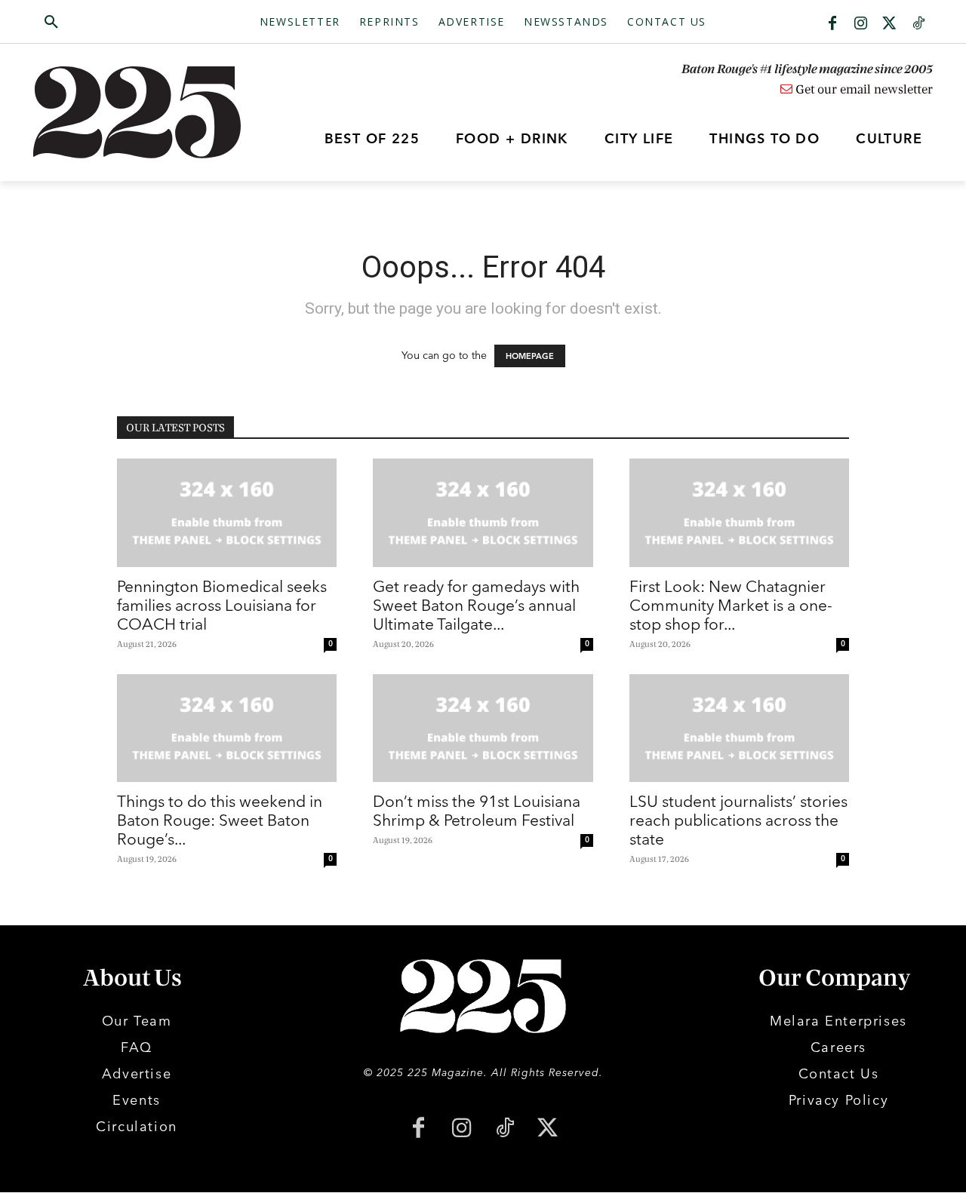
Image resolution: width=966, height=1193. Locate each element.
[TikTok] (504, 1129)
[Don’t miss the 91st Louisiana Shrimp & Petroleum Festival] (482, 728)
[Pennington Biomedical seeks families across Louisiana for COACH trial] (227, 512)
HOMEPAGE (530, 356)
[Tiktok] (918, 24)
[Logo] (145, 112)
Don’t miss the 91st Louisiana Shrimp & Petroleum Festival (476, 810)
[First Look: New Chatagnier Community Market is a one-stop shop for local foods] (739, 512)
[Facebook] (832, 24)
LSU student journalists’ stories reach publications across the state (738, 819)
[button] (123, 23)
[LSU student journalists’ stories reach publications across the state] (739, 728)
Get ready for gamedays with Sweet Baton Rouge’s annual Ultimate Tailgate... (476, 604)
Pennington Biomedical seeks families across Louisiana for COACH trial (222, 604)
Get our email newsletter (862, 90)
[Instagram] (861, 24)
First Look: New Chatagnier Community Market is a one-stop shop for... (730, 604)
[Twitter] (889, 24)
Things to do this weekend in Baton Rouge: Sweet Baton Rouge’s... (219, 819)
